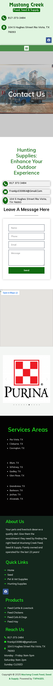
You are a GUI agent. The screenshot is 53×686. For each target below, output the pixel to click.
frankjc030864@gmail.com (25, 191)
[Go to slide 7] (29, 404)
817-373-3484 (16, 17)
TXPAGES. (38, 678)
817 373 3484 (17, 183)
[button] (26, 48)
